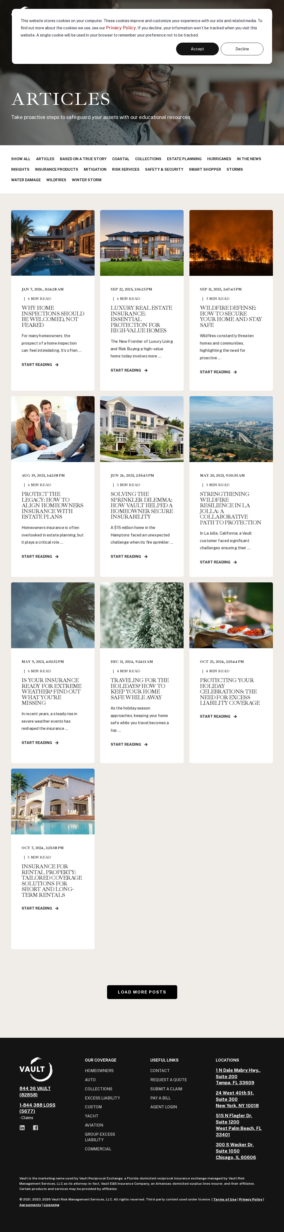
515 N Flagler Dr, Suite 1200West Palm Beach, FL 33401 (239, 1125)
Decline (242, 49)
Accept (197, 49)
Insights (20, 169)
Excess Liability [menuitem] (102, 1098)
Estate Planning (184, 159)
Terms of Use (225, 1199)
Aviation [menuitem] (94, 1125)
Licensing (51, 1205)
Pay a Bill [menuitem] (160, 1098)
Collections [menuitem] (98, 1089)
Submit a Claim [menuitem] (166, 1089)
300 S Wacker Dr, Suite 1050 (235, 1148)
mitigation (95, 169)
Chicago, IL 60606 (236, 1157)
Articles (45, 159)
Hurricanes (219, 159)
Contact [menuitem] (160, 1070)
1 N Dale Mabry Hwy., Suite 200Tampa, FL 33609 (238, 1077)
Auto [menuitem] (90, 1080)
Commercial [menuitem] (98, 1149)
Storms (235, 169)
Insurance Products (56, 169)
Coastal (121, 159)
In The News (249, 159)
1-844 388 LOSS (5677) (37, 1108)
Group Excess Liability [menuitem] (100, 1137)
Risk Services (126, 169)
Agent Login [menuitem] (163, 1107)
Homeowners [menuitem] (99, 1070)
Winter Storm (87, 180)
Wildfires (56, 180)
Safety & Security (164, 169)
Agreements (30, 1205)
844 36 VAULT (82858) (35, 1092)
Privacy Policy (121, 27)
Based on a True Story (83, 159)
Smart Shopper (205, 169)
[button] (142, 992)
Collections (148, 159)
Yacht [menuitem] (91, 1116)
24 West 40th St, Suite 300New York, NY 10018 (237, 1099)
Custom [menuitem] (93, 1107)
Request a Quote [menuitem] (168, 1080)
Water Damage (26, 180)
